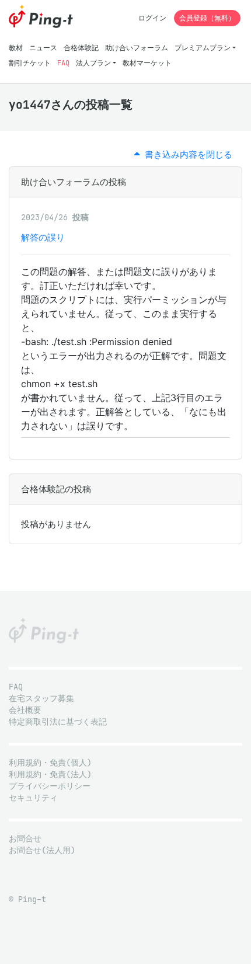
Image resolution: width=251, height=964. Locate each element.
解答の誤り (43, 237)
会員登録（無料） (207, 17)
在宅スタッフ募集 (41, 699)
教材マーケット (147, 62)
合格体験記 (81, 47)
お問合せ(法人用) (42, 850)
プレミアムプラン (203, 47)
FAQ (63, 62)
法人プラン (93, 62)
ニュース (43, 47)
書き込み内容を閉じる (186, 154)
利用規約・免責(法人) (50, 774)
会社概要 (25, 710)
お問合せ (25, 839)
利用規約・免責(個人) (50, 763)
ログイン (152, 17)
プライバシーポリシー (49, 786)
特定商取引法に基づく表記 (58, 722)
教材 (16, 47)
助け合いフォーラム (136, 47)
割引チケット (30, 62)
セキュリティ (33, 798)
